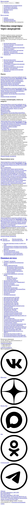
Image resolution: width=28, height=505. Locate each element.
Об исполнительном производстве (13, 321)
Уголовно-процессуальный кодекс (13, 314)
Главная (6, 17)
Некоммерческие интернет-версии (13, 5)
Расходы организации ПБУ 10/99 (12, 329)
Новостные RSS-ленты (10, 290)
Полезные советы (11, 279)
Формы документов (12, 278)
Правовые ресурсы (9, 19)
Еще (2, 57)
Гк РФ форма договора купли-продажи (14, 47)
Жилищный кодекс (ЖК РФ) (11, 298)
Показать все (7, 54)
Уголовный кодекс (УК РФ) (11, 303)
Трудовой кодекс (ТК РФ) (10, 301)
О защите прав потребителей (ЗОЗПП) (14, 319)
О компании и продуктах (10, 7)
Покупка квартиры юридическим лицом (17, 239)
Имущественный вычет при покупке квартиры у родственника (13, 51)
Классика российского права (11, 285)
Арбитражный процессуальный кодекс (14, 305)
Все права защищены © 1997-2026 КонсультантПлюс (10, 493)
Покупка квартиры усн (6, 239)
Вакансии (6, 12)
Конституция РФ (8, 307)
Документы (7, 293)
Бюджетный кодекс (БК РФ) (11, 304)
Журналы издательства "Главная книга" (14, 282)
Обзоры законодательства (10, 265)
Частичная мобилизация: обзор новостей (14, 335)
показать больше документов (8, 96)
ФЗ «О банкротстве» (9, 318)
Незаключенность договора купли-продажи (15, 246)
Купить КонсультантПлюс (11, 8)
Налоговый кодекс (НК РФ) (11, 300)
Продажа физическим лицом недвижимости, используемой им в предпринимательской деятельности (13, 253)
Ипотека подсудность (9, 250)
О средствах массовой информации (13, 325)
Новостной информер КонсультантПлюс (14, 289)
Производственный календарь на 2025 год (15, 315)
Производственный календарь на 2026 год (15, 326)
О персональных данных (10, 322)
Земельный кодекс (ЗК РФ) (11, 308)
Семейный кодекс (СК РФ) (11, 311)
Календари (10, 276)
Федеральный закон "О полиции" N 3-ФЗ (15, 328)
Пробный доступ (8, 9)
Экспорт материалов (9, 292)
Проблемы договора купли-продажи (13, 53)
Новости (6, 11)
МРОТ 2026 (7, 317)
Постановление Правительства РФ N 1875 (15, 336)
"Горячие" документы (9, 261)
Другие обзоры (11, 272)
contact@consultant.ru (6, 343)
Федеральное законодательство (15, 266)
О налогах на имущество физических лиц (15, 324)
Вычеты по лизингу (9, 49)
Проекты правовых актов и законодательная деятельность (15, 270)
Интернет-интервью (9, 283)
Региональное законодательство (15, 268)
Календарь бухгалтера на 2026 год (13, 333)
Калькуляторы (7, 286)
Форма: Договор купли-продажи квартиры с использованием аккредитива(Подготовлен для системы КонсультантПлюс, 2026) (13, 93)
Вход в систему (5, 1)
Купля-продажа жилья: (10, 43)
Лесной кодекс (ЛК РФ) (10, 310)
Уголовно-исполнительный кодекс (13, 312)
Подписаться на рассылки (11, 287)
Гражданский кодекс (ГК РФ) (11, 297)
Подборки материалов (10, 20)
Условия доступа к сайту (11, 499)
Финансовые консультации (11, 280)
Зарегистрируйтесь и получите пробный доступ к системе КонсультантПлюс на (14, 77)
